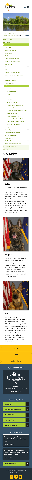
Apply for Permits (17, 425)
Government (11, 33)
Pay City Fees (9, 420)
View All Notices (10, 463)
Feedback (26, 35)
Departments (6, 35)
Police (13, 35)
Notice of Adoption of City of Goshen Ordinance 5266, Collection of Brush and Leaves (16, 454)
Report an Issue (10, 415)
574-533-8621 (16, 391)
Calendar (8, 404)
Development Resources (13, 409)
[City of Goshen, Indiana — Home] (9, 7)
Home (4, 33)
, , (16, 389)
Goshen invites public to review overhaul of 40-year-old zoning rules (15, 440)
